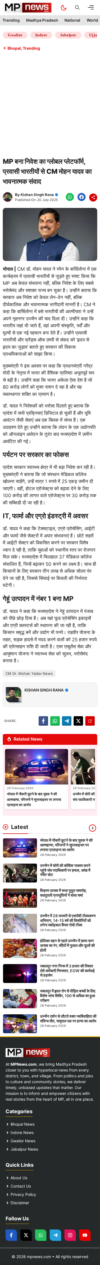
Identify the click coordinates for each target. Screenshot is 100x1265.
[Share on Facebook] (43, 721)
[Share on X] (78, 721)
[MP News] (27, 7)
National (72, 20)
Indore (41, 35)
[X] (93, 197)
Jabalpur (68, 35)
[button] (77, 7)
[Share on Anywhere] (90, 721)
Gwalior (15, 35)
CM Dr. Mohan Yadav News (29, 673)
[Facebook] (70, 197)
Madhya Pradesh (42, 20)
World (92, 20)
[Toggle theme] (63, 7)
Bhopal (14, 48)
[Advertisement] (50, 104)
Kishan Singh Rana (37, 194)
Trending (11, 20)
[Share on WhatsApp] (55, 721)
